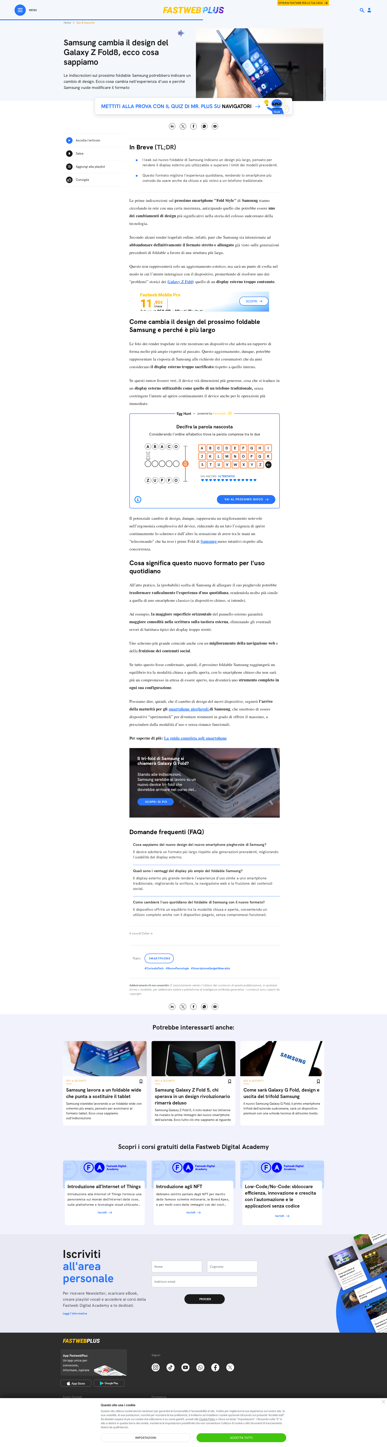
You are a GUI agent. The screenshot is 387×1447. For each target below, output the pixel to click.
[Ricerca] (362, 10)
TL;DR (165, 147)
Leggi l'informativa (75, 1313)
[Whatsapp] (200, 1367)
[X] (230, 1367)
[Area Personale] (369, 10)
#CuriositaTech (154, 968)
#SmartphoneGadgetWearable (210, 968)
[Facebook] (215, 1367)
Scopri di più (156, 802)
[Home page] (193, 10)
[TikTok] (170, 1367)
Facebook (193, 126)
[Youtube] (185, 1367)
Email (215, 126)
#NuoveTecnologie (177, 968)
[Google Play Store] (109, 1383)
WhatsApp (204, 126)
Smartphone (159, 958)
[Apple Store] (75, 1383)
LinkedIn (172, 126)
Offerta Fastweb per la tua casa (300, 3)
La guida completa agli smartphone (195, 738)
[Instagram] (156, 1367)
